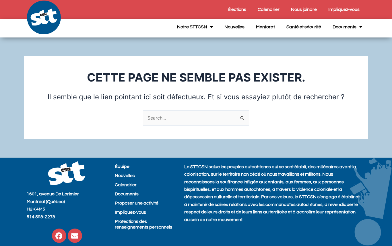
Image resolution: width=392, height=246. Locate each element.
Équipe (122, 166)
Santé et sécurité (303, 27)
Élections (237, 9)
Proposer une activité (136, 203)
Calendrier (269, 9)
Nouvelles (234, 27)
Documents (344, 27)
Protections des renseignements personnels (143, 224)
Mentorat (265, 27)
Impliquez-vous (344, 9)
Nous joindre (304, 9)
